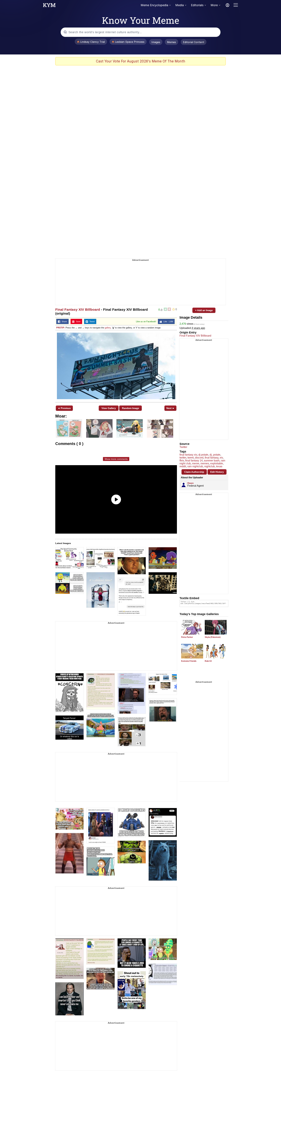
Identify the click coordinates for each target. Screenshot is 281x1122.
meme (195, 463)
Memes (171, 42)
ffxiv (182, 460)
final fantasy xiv (188, 454)
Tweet (91, 321)
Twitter (183, 447)
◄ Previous (64, 408)
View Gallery (108, 408)
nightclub (209, 466)
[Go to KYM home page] (49, 6)
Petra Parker (187, 637)
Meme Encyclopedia (154, 5)
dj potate (203, 454)
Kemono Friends (188, 661)
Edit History (217, 472)
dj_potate (215, 454)
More (214, 5)
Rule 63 (208, 661)
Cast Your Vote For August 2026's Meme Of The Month (140, 61)
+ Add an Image (204, 310)
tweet (190, 457)
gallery (108, 327)
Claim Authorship (194, 472)
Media (179, 5)
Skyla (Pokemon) (213, 637)
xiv (221, 457)
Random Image (130, 408)
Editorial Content (193, 42)
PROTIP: (60, 327)
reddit (183, 466)
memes (205, 463)
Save (77, 321)
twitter (183, 457)
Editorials (197, 5)
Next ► (170, 408)
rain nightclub (195, 466)
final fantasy (211, 457)
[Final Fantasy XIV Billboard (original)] (116, 366)
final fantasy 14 (194, 460)
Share (63, 321)
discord (199, 457)
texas (219, 466)
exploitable (216, 463)
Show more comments (116, 459)
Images (155, 42)
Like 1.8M (167, 321)
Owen (190, 483)
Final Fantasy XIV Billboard (77, 309)
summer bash (212, 460)
